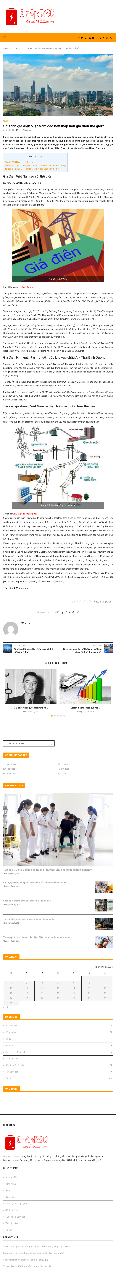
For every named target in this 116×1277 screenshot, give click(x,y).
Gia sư (59, 1039)
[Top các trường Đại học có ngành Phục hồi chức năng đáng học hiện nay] (58, 829)
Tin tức (18, 48)
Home (5, 48)
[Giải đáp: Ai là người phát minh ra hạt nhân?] (30, 686)
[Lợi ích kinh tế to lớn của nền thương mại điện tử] (85, 686)
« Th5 (5, 1007)
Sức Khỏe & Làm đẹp (59, 1065)
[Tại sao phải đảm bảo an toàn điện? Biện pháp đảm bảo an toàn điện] (104, 942)
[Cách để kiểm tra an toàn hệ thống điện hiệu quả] (104, 905)
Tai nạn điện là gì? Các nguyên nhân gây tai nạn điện (29, 919)
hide (40, 156)
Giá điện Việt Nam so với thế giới (19, 162)
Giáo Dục (59, 1045)
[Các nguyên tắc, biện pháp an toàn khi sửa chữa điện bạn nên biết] (104, 887)
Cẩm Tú (15, 130)
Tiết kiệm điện (59, 1072)
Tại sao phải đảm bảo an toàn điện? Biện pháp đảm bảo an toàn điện (37, 937)
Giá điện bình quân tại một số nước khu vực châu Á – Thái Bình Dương (35, 165)
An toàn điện (59, 1025)
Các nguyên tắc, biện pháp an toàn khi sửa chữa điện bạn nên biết (35, 882)
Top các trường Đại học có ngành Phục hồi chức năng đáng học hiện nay (47, 869)
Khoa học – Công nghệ (59, 1052)
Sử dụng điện (59, 1058)
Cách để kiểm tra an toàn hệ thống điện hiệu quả (27, 901)
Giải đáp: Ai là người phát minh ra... (30, 708)
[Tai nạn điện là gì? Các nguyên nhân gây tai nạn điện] (104, 924)
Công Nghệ (59, 1032)
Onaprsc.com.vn (11, 1156)
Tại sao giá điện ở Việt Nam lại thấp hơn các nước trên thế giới (32, 169)
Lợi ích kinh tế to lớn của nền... (85, 708)
